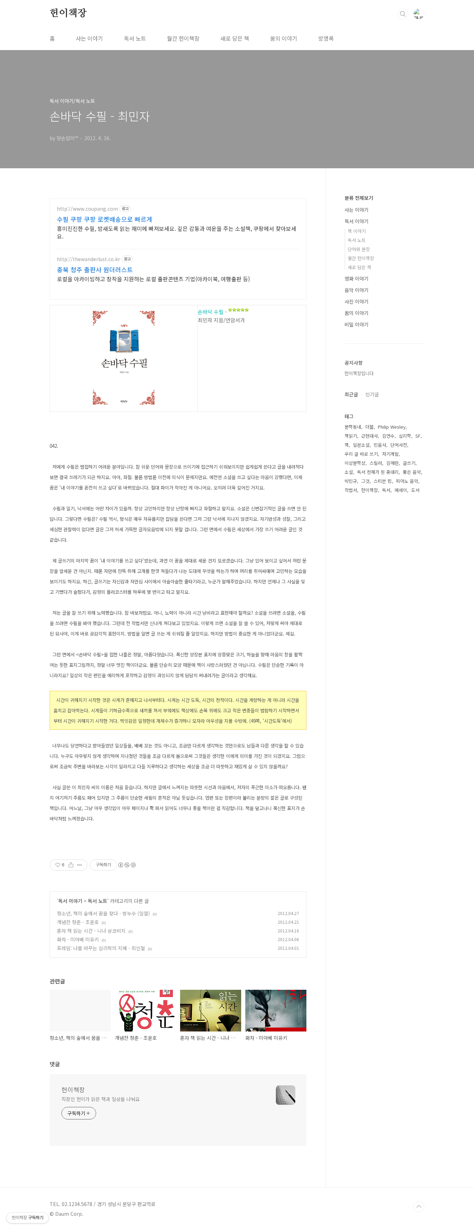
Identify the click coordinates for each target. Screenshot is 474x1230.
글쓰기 (409, 463)
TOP (418, 1206)
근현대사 (369, 435)
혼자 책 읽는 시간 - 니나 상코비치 (91, 930)
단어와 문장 (359, 249)
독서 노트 (135, 38)
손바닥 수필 (210, 311)
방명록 (326, 38)
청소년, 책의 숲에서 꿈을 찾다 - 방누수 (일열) (103, 913)
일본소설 (361, 445)
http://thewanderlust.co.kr (88, 259)
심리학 (405, 435)
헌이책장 (68, 13)
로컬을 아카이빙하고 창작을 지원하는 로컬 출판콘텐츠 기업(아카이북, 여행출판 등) (153, 279)
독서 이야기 (70, 900)
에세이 (401, 490)
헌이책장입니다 (359, 373)
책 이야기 (357, 231)
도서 (415, 490)
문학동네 (353, 426)
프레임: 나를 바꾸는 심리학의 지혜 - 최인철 (101, 948)
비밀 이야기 (357, 324)
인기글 (372, 394)
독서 (386, 490)
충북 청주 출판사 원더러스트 (95, 269)
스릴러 (376, 463)
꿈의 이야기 (283, 38)
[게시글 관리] (79, 865)
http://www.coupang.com (87, 209)
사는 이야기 (89, 38)
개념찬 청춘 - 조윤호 (78, 922)
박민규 (351, 481)
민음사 (380, 445)
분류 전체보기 (359, 197)
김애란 (392, 463)
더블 (369, 426)
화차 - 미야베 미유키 (78, 939)
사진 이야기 (357, 301)
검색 (403, 14)
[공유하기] (71, 865)
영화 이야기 (357, 278)
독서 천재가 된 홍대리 (378, 472)
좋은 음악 (412, 472)
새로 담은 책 (234, 38)
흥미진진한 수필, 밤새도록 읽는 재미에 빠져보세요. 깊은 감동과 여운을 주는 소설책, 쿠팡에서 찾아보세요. (176, 232)
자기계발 (390, 454)
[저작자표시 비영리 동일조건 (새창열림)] (126, 865)
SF (418, 435)
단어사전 (398, 445)
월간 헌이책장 (183, 38)
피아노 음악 (407, 481)
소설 (349, 472)
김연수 (388, 435)
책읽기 (351, 435)
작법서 (351, 490)
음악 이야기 (357, 289)
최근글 (351, 394)
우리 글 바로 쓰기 (361, 454)
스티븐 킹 (383, 481)
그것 (365, 481)
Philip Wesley (392, 426)
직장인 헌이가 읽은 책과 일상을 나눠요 (100, 1098)
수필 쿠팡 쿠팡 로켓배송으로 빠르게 (104, 219)
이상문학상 (355, 463)
